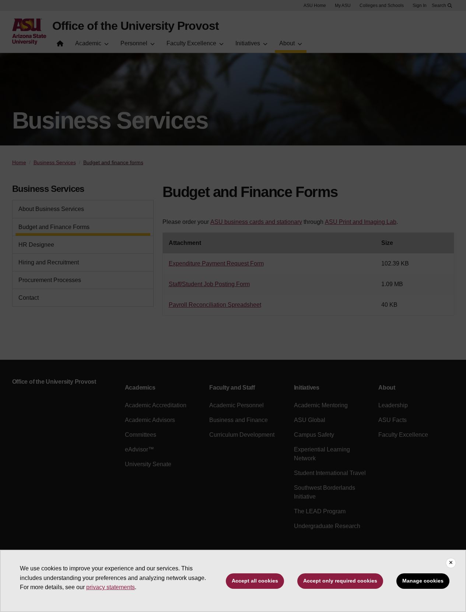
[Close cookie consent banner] (451, 563)
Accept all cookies (255, 581)
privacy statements (110, 587)
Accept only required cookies (340, 581)
